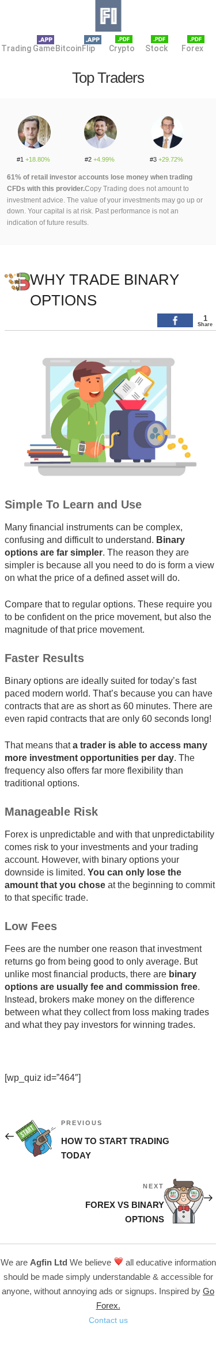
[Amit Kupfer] (99, 128)
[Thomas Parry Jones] (166, 128)
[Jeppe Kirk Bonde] (33, 128)
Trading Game (22, 48)
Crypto (120, 48)
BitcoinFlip (75, 48)
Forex (192, 48)
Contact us (108, 1320)
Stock (156, 48)
